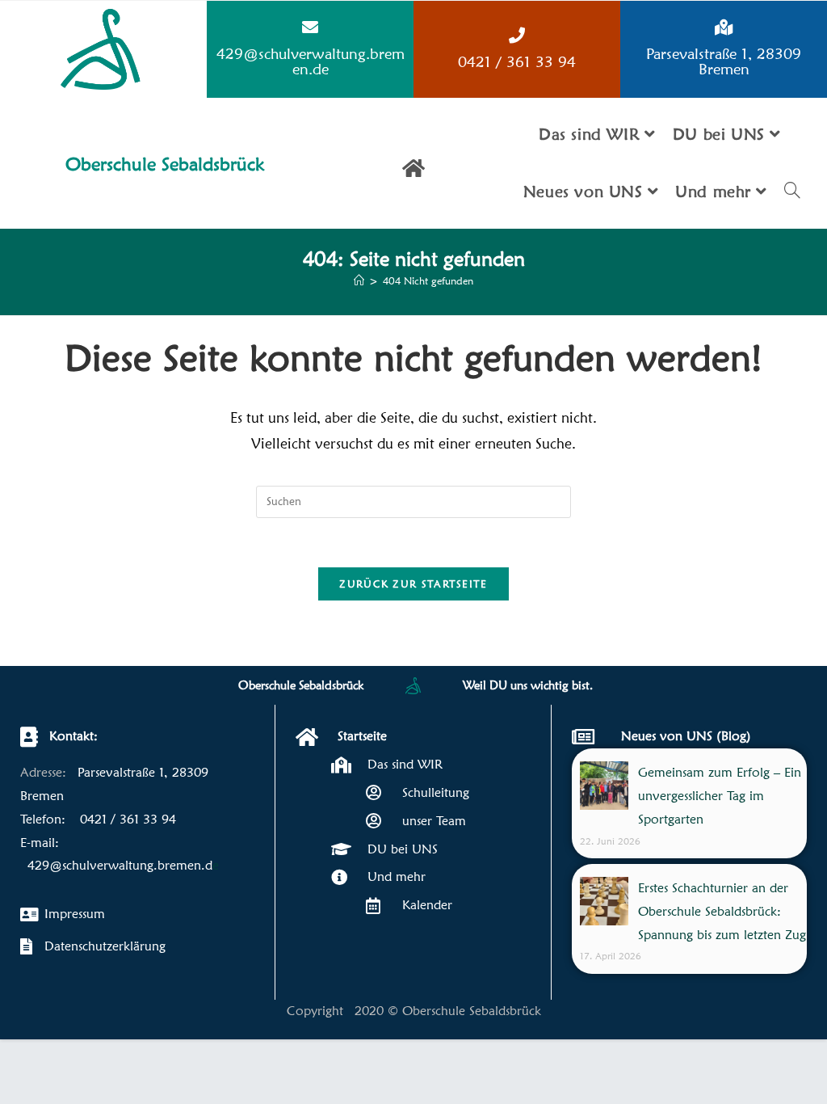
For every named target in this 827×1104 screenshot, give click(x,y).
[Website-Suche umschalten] (792, 192)
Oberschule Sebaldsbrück (165, 164)
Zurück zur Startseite (413, 583)
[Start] (359, 280)
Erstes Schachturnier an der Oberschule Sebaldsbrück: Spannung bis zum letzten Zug (722, 911)
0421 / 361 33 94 (517, 61)
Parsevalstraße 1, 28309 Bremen (723, 61)
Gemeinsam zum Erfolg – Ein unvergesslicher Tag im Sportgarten (719, 796)
